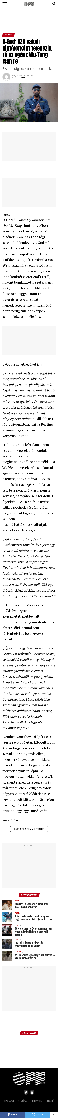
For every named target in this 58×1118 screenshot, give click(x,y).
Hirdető (50, 1100)
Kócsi (22, 78)
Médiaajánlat (37, 1100)
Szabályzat (23, 1100)
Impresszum (9, 1100)
